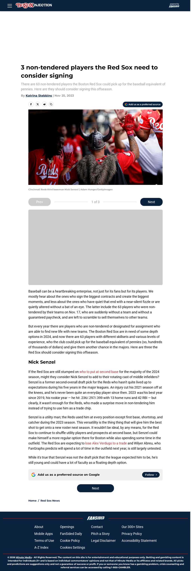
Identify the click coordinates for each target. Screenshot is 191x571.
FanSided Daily (71, 534)
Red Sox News (50, 500)
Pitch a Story (100, 534)
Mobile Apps (43, 534)
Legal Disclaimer (103, 541)
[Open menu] (9, 5)
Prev (39, 202)
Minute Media (24, 557)
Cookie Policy (70, 541)
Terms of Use (44, 541)
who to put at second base (98, 372)
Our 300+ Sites (132, 527)
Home (32, 500)
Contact (97, 527)
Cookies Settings (72, 547)
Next (151, 202)
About (38, 527)
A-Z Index (41, 547)
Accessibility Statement (139, 541)
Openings (67, 527)
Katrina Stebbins (39, 95)
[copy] (51, 104)
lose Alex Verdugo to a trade (106, 443)
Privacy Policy (132, 534)
